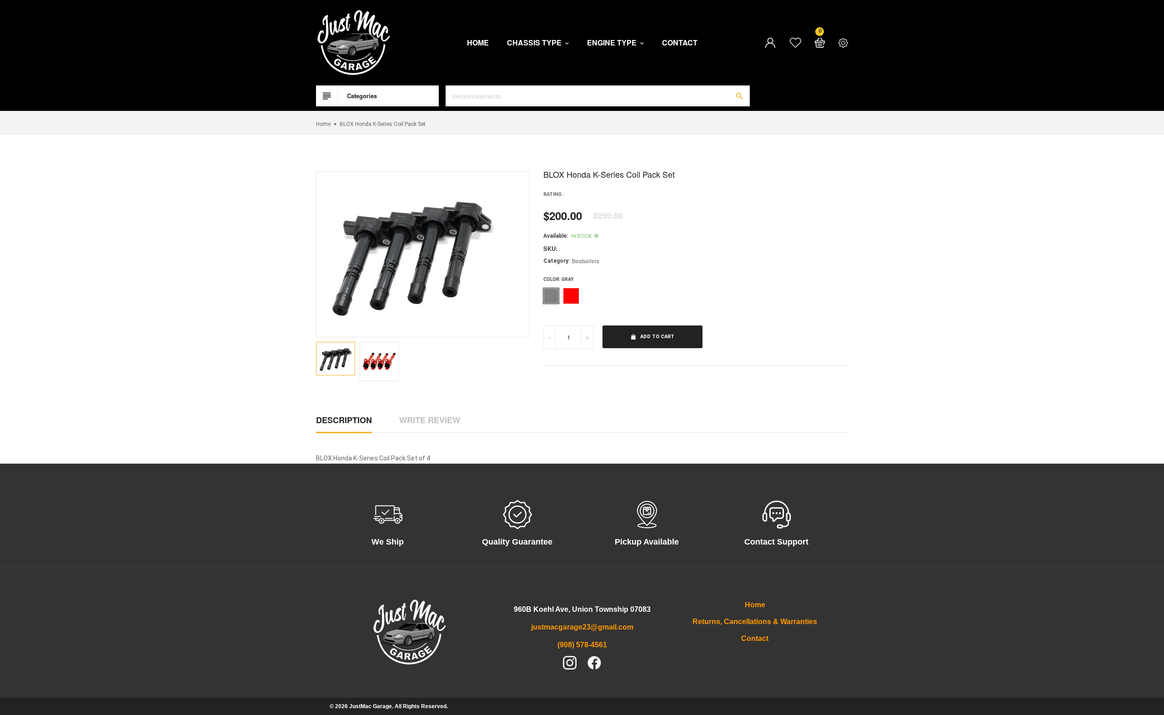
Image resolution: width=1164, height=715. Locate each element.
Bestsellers (585, 261)
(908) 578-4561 (582, 645)
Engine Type (612, 43)
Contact (679, 42)
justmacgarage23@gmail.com (582, 627)
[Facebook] (594, 663)
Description (344, 420)
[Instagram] (570, 663)
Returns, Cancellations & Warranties (754, 621)
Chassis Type (535, 43)
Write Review (429, 420)
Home (478, 42)
